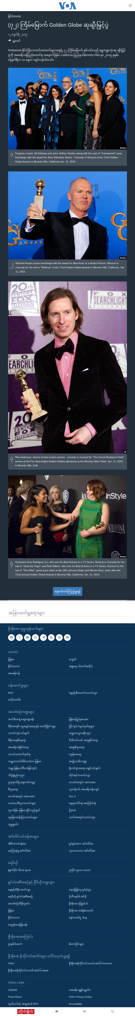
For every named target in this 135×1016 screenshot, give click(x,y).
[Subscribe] (67, 637)
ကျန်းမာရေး (75, 754)
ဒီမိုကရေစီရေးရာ (17, 740)
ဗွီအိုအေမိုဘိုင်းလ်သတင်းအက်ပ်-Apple (28, 970)
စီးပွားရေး (13, 789)
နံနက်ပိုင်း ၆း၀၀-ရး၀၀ (19, 870)
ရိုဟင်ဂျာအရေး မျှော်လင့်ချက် (84, 768)
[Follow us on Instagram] (35, 637)
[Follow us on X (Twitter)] (19, 637)
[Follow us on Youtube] (27, 637)
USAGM (12, 990)
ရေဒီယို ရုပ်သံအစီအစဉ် (20, 896)
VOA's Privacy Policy (80, 997)
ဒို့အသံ (72, 810)
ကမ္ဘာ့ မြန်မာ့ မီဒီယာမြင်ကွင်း (22, 768)
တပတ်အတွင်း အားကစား (21, 796)
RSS (10, 692)
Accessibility (75, 1004)
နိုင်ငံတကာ (14, 16)
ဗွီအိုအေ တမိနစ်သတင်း (81, 910)
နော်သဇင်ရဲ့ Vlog (78, 917)
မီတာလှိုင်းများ (76, 944)
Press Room (15, 997)
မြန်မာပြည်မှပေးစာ (78, 719)
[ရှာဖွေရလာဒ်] (112, 1011)
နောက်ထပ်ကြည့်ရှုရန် (67, 591)
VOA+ (11, 963)
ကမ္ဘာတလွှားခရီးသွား (80, 733)
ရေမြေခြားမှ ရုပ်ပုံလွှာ (80, 889)
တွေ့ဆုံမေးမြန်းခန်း (18, 924)
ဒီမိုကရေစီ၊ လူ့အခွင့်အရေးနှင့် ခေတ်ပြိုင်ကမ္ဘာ (32, 726)
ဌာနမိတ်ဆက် (15, 944)
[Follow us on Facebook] (11, 637)
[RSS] (51, 637)
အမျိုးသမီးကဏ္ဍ (78, 761)
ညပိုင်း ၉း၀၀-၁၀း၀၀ (79, 870)
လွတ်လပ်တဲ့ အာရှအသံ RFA (23, 1004)
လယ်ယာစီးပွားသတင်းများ (22, 803)
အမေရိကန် (14, 673)
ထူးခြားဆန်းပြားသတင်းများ (22, 817)
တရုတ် (72, 659)
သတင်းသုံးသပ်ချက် (18, 733)
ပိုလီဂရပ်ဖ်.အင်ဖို (77, 896)
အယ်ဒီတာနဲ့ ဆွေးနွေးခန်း (21, 719)
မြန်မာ (11, 659)
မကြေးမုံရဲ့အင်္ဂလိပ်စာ (19, 850)
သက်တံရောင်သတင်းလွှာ (82, 817)
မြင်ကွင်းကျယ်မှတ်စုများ (81, 726)
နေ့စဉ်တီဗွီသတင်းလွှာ (19, 889)
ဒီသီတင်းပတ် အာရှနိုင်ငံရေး (83, 740)
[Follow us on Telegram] (43, 637)
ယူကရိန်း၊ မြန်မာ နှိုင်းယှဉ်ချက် (24, 810)
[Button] (14, 41)
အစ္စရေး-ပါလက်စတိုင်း (81, 666)
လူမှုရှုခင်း (13, 824)
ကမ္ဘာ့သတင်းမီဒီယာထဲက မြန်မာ (24, 761)
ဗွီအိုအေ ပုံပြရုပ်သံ (78, 903)
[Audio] (84, 1011)
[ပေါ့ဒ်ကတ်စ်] (59, 637)
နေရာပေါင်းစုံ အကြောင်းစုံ (82, 803)
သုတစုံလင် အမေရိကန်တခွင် (84, 789)
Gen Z (72, 796)
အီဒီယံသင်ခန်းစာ (17, 843)
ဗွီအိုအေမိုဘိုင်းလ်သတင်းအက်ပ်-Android (90, 963)
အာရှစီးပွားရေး (77, 747)
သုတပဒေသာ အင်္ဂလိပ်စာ (82, 850)
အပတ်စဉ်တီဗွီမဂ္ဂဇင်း (19, 903)
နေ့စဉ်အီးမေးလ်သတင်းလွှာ (83, 692)
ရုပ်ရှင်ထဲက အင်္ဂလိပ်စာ (81, 843)
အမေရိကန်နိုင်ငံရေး (18, 747)
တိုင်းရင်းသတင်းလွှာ (79, 775)
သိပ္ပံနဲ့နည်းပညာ (16, 775)
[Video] (57, 1011)
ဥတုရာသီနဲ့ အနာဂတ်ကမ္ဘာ (21, 782)
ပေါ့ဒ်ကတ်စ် (14, 699)
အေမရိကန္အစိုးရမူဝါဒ (80, 990)
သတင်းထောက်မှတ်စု (19, 754)
